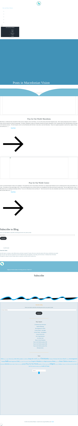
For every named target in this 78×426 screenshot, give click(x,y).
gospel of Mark (28, 361)
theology (37, 366)
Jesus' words (57, 361)
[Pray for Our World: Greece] (39, 178)
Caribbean (26, 358)
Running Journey (40, 347)
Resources (40, 16)
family (10, 361)
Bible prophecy (20, 358)
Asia (10, 358)
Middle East (75, 361)
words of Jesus (45, 366)
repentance (56, 364)
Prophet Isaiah (47, 364)
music (11, 364)
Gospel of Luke (23, 361)
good (20, 361)
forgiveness (13, 361)
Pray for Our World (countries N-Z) (40, 345)
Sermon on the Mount (66, 364)
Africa (2, 358)
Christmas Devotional (58, 358)
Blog (40, 14)
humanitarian (49, 361)
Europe (3, 361)
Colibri (52, 421)
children (38, 358)
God (18, 361)
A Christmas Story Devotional (40, 324)
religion (52, 364)
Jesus (53, 361)
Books (40, 11)
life (67, 361)
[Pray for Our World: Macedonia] (39, 114)
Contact (40, 22)
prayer (24, 364)
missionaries (2, 364)
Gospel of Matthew (36, 361)
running (59, 364)
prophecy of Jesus (41, 364)
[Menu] (39, 26)
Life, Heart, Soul (40, 338)
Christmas (51, 358)
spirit (71, 364)
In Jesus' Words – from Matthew (40, 332)
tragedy (40, 366)
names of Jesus (14, 364)
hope (45, 361)
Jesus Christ (63, 361)
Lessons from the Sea (40, 334)
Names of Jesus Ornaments (40, 340)
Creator (67, 358)
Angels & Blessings (40, 326)
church (64, 358)
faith (6, 361)
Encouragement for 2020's (40, 328)
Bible (15, 358)
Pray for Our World (32, 364)
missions (7, 364)
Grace (43, 361)
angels (7, 358)
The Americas (33, 366)
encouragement (73, 358)
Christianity (44, 359)
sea (62, 364)
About (40, 19)
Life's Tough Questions (40, 336)
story (73, 364)
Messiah (70, 361)
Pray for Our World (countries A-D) (40, 342)
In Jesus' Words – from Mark (40, 330)
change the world (32, 358)
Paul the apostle (20, 364)
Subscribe (3, 238)
